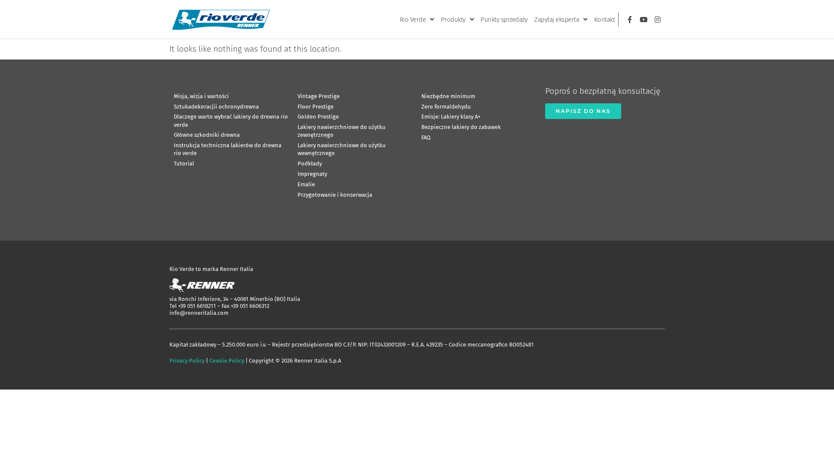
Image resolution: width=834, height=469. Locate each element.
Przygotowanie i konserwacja (335, 195)
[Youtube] (644, 19)
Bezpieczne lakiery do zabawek (461, 127)
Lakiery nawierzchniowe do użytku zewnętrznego (342, 131)
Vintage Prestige (319, 96)
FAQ (425, 137)
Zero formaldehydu (446, 106)
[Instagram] (658, 19)
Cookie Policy (226, 360)
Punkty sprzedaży (503, 19)
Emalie (306, 184)
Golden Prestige (318, 116)
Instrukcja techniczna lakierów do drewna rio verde (227, 149)
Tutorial (184, 163)
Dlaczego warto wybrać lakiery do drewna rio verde (231, 120)
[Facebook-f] (630, 19)
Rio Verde (413, 19)
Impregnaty (312, 174)
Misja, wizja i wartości (201, 96)
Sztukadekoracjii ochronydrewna (216, 106)
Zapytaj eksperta (556, 19)
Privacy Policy (187, 360)
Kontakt (604, 19)
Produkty (453, 19)
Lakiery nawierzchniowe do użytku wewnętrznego (342, 149)
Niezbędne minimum (448, 96)
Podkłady (310, 163)
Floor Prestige (316, 106)
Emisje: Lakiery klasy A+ (450, 116)
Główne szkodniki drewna (207, 135)
